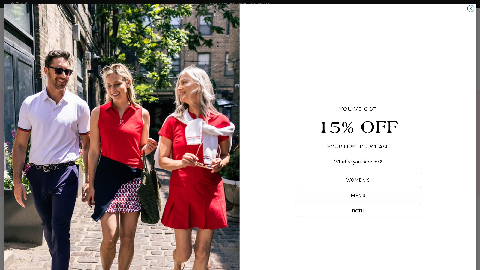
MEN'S (358, 195)
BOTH (358, 211)
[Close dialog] (470, 8)
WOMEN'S (358, 180)
